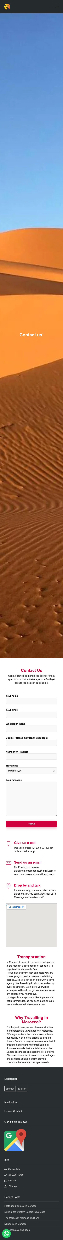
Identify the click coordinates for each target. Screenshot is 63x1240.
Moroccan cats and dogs (17, 1230)
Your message (14, 780)
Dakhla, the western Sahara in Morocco (24, 1212)
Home (7, 1111)
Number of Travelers (17, 751)
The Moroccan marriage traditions (21, 1218)
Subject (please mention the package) (27, 737)
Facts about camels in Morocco (20, 1206)
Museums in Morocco (15, 1224)
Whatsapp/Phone (15, 723)
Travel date (12, 765)
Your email (12, 709)
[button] (6, 1233)
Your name (12, 695)
